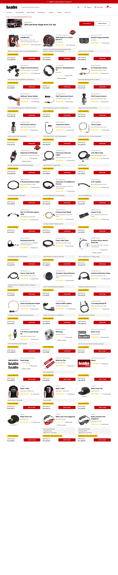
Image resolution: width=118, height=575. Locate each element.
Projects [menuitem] (59, 12)
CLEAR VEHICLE (87, 23)
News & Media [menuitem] (31, 12)
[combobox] (50, 7)
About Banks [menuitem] (41, 12)
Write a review (62, 78)
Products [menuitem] (9, 12)
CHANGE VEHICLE (102, 23)
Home (8, 17)
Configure (31, 58)
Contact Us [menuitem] (67, 12)
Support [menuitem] (51, 12)
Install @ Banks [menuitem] (19, 12)
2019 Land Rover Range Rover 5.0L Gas (21, 17)
